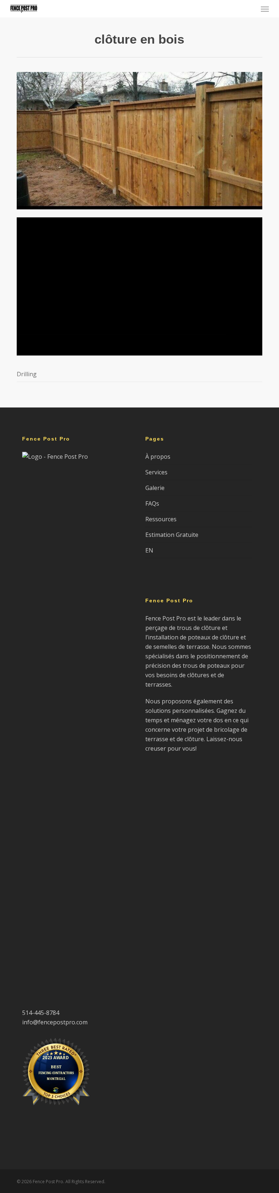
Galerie (155, 488)
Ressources (161, 519)
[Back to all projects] (21, 41)
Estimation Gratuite (171, 535)
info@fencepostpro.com (55, 1022)
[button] (265, 8)
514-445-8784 (40, 1013)
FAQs (152, 503)
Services (156, 472)
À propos (157, 457)
